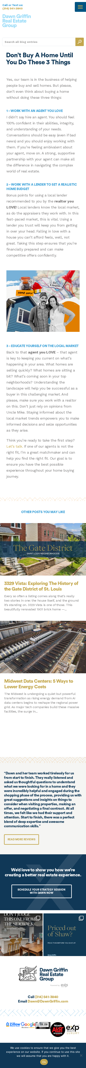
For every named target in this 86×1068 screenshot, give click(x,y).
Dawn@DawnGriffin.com (48, 1001)
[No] (81, 1055)
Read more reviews (21, 839)
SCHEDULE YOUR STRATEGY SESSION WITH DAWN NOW (41, 891)
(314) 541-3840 (12, 8)
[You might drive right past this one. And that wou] (21, 934)
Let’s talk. (14, 446)
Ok (44, 1062)
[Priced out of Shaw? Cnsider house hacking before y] (64, 934)
